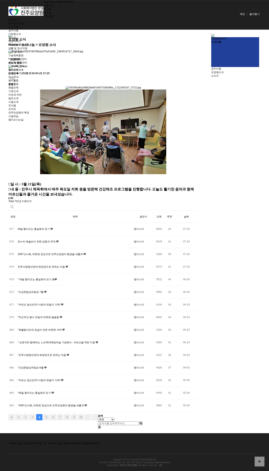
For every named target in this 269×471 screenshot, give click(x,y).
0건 (13, 73)
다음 (88, 417)
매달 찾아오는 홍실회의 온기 (34, 229)
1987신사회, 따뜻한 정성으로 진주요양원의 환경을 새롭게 (50, 254)
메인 (242, 14)
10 (80, 417)
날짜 (186, 216)
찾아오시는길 (16, 23)
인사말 (47, 9)
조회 (159, 216)
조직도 (47, 12)
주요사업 (49, 16)
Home (13, 44)
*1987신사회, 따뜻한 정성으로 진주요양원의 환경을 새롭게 (51, 405)
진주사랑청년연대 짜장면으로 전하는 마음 (42, 266)
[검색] (140, 423)
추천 (169, 216)
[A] (160, 465)
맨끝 (95, 417)
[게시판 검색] (12, 207)
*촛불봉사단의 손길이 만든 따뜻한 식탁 (40, 329)
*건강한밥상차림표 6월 (31, 367)
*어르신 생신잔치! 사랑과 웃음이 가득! (39, 304)
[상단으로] (259, 461)
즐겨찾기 (254, 14)
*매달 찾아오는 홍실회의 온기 (34, 392)
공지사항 (13, 30)
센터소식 (13, 19)
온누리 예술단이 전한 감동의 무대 (37, 241)
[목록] (12, 79)
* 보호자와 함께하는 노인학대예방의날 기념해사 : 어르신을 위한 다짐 (57, 342)
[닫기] (99, 427)
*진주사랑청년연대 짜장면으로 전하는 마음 (42, 355)
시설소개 (49, 5)
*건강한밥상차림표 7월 (31, 292)
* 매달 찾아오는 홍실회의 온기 (35, 279)
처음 (11, 417)
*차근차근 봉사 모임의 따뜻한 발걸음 (39, 317)
